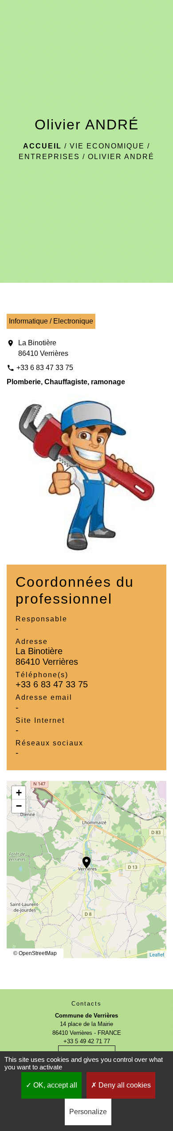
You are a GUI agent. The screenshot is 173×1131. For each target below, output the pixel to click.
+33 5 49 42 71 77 (86, 1041)
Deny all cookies (124, 1085)
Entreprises (49, 156)
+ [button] (19, 792)
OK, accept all (54, 1085)
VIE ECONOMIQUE (107, 146)
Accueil (42, 146)
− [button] (19, 805)
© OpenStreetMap (35, 953)
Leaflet (156, 954)
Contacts (86, 1003)
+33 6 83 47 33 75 (44, 367)
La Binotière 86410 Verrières (43, 348)
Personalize (88, 1111)
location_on (82, 858)
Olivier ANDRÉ (121, 156)
